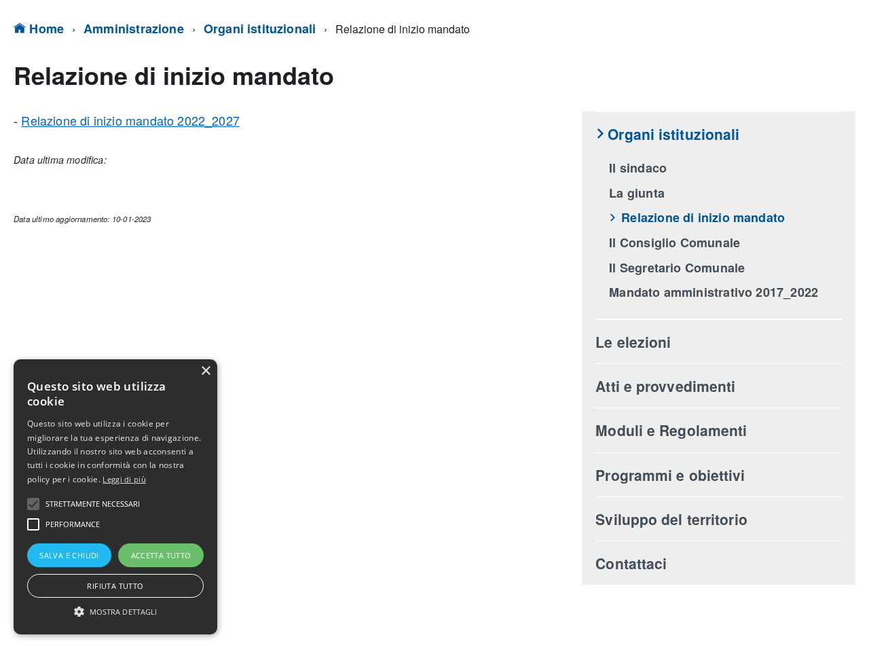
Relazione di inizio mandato (703, 217)
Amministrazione (134, 28)
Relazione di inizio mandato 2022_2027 (130, 120)
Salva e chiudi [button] (69, 555)
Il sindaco (638, 168)
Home (45, 28)
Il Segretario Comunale (677, 267)
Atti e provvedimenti (665, 386)
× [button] (205, 371)
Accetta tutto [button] (161, 555)
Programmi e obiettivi (670, 475)
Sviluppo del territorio (671, 519)
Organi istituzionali (260, 28)
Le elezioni (633, 341)
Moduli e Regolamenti (671, 430)
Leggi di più (124, 479)
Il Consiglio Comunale (674, 242)
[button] (33, 504)
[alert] (115, 496)
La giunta (637, 193)
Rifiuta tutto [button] (115, 586)
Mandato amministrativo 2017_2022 (713, 292)
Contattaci (631, 563)
